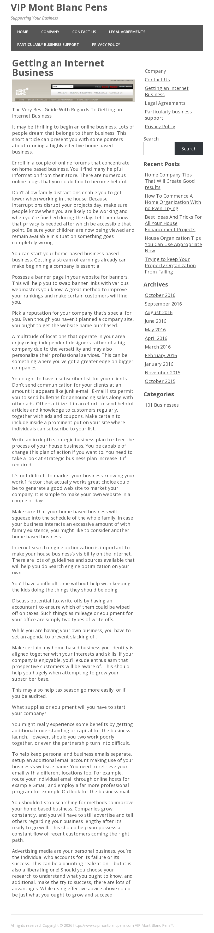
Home (22, 31)
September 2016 (163, 304)
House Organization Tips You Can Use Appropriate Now (173, 244)
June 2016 (155, 321)
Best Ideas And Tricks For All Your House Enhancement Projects (173, 223)
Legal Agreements (127, 31)
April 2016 (156, 338)
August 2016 (159, 312)
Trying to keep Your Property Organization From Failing (170, 265)
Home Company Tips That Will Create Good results (170, 181)
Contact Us (84, 31)
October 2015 (160, 381)
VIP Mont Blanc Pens (59, 7)
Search (151, 139)
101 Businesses (162, 405)
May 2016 (155, 329)
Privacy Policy (106, 44)
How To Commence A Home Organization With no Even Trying (173, 202)
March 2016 (158, 347)
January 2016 (159, 364)
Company (50, 31)
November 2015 (162, 372)
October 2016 (160, 295)
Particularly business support (48, 44)
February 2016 (161, 355)
